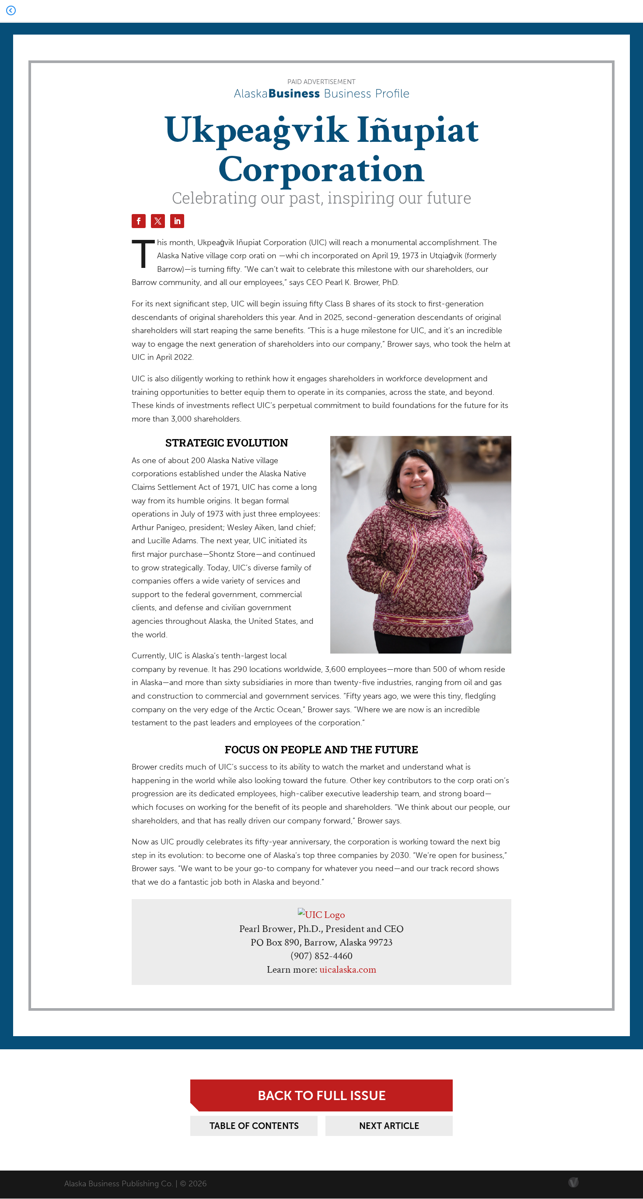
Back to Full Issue (322, 1095)
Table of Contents (254, 1126)
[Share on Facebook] (139, 221)
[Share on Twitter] (158, 221)
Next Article (389, 1126)
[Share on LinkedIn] (177, 221)
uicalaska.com (348, 969)
